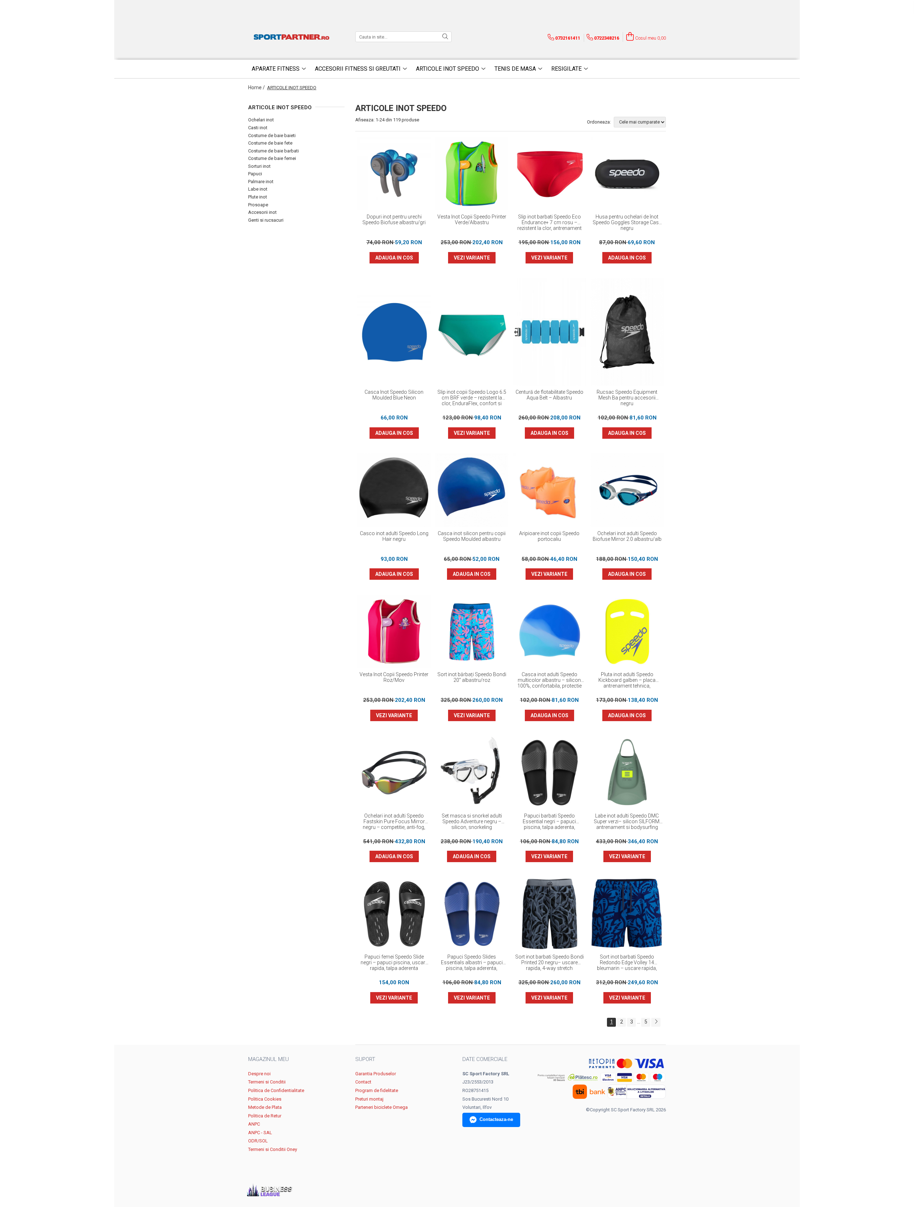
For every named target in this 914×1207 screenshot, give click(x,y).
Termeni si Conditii (267, 1082)
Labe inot (257, 189)
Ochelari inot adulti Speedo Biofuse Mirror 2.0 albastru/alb (627, 536)
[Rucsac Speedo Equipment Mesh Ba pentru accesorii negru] (627, 332)
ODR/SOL (258, 1140)
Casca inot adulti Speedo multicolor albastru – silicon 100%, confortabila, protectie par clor (549, 680)
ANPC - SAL (260, 1132)
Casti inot (257, 127)
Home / (257, 87)
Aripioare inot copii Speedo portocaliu (549, 536)
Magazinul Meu (268, 1059)
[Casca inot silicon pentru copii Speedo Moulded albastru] (472, 490)
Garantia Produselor (375, 1073)
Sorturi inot (259, 166)
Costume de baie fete (270, 143)
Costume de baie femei (272, 158)
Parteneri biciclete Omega (381, 1107)
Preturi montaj (369, 1099)
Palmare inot (260, 181)
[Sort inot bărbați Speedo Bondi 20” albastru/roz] (472, 631)
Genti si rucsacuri (265, 220)
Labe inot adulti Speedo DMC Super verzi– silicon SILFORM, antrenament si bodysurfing (627, 821)
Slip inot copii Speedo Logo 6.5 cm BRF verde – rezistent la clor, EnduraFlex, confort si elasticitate (471, 398)
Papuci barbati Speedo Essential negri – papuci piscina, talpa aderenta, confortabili (549, 822)
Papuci (255, 173)
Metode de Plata (265, 1107)
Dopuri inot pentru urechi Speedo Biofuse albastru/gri (394, 219)
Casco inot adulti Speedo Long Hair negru (394, 536)
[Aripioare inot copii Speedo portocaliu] (549, 490)
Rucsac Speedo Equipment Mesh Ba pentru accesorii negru (627, 397)
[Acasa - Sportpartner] (292, 36)
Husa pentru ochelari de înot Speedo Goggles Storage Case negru (627, 222)
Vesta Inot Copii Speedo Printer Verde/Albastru (471, 219)
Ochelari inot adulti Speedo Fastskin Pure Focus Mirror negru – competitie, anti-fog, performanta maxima (394, 822)
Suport (365, 1059)
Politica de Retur (264, 1115)
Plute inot (257, 197)
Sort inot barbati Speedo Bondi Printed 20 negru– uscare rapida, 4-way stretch (549, 962)
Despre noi (259, 1073)
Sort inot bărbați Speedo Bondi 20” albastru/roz (471, 677)
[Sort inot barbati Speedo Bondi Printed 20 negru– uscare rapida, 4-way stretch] (549, 914)
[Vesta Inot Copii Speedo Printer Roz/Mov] (394, 631)
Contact (363, 1082)
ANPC (254, 1124)
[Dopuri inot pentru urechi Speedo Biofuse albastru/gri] (394, 174)
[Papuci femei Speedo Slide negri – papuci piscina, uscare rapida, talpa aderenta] (394, 914)
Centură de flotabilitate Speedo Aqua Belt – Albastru (549, 395)
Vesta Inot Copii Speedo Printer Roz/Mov (394, 677)
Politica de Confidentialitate (276, 1090)
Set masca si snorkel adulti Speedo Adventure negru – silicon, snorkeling (472, 821)
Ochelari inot (261, 119)
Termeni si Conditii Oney (272, 1149)
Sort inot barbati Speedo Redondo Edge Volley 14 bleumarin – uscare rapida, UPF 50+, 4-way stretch (627, 963)
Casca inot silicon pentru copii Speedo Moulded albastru (472, 536)
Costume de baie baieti (272, 135)
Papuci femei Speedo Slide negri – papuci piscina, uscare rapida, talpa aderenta (394, 962)
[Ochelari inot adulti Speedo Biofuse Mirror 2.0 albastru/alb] (627, 490)
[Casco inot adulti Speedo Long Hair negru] (394, 490)
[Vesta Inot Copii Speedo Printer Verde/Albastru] (472, 174)
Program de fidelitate (376, 1090)
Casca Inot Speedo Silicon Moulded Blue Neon (394, 395)
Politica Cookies (264, 1099)
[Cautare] (445, 36)
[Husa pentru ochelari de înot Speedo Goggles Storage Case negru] (627, 174)
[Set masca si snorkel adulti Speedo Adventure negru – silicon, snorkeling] (472, 772)
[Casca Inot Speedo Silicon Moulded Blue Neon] (394, 332)
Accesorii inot (262, 212)
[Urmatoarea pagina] (656, 1022)
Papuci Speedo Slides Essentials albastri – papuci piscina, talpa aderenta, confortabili (472, 963)
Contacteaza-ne (496, 1119)
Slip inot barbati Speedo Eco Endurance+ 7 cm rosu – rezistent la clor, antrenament (549, 222)
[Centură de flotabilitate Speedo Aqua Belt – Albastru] (549, 332)
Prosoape (258, 204)
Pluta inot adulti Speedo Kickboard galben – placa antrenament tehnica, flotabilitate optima (627, 680)
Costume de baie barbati (273, 151)
